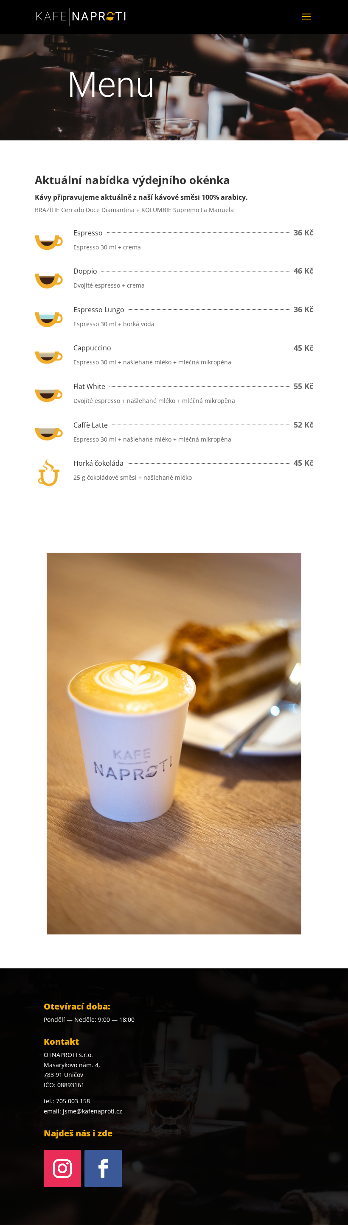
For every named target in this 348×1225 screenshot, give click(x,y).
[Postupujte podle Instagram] (62, 1168)
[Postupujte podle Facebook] (103, 1168)
